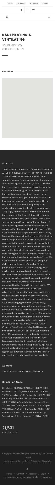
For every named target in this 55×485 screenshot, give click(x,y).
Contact (21, 3)
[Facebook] (21, 10)
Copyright (46, 461)
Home (10, 3)
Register (34, 3)
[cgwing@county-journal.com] (34, 10)
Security (36, 461)
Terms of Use (9, 461)
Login (45, 3)
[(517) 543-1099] (28, 10)
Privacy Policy (24, 461)
